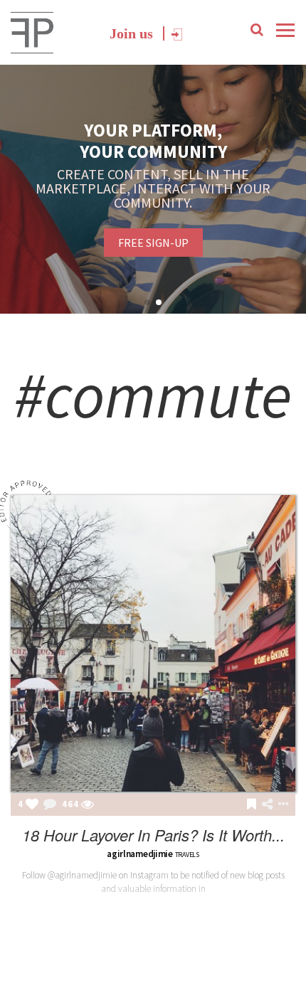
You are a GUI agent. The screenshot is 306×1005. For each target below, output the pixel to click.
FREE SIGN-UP (153, 242)
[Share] (267, 804)
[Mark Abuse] (280, 805)
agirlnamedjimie (140, 854)
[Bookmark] (251, 805)
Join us (131, 33)
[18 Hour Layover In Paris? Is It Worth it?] (153, 643)
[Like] (32, 805)
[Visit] (87, 805)
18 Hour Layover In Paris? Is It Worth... (153, 835)
